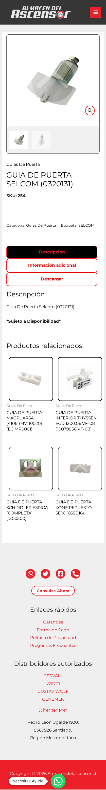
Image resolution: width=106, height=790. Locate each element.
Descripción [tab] (52, 251)
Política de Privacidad (53, 637)
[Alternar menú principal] (95, 12)
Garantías (53, 622)
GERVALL (53, 675)
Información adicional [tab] (52, 265)
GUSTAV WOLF (53, 691)
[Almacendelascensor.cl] (40, 12)
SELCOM (86, 225)
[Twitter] (45, 574)
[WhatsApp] (30, 574)
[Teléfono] (75, 574)
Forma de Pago (53, 629)
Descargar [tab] (52, 279)
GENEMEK (53, 699)
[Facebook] (60, 574)
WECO (53, 683)
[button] (90, 110)
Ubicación (53, 710)
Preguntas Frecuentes (53, 645)
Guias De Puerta (23, 164)
